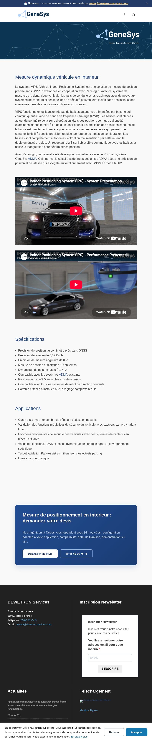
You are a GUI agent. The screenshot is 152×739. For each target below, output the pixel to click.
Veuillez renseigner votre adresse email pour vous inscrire (105, 645)
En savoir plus (79, 736)
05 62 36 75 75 (76, 553)
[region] (76, 731)
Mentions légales (89, 710)
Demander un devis (40, 553)
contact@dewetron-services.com (33, 624)
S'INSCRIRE (110, 668)
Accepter (136, 732)
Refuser (114, 732)
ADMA (32, 158)
